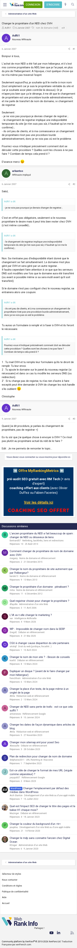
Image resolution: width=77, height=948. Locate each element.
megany (14, 558)
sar (11, 618)
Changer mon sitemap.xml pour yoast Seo (34, 742)
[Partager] (69, 49)
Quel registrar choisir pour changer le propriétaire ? (39, 600)
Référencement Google (34, 714)
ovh (63, 28)
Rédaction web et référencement (32, 696)
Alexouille (14, 745)
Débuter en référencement (31, 632)
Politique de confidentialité (15, 891)
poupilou (14, 827)
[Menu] (5, 4)
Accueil (5, 903)
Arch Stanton (16, 795)
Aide (4, 897)
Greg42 (13, 632)
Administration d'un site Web (33, 604)
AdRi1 (8, 27)
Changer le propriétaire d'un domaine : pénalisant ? (39, 586)
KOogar (13, 845)
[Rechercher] (72, 4)
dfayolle (14, 604)
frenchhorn (15, 678)
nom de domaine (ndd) (47, 28)
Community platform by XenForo (31, 941)
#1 (74, 49)
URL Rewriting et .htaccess (39, 760)
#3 (74, 419)
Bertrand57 (15, 540)
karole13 (14, 576)
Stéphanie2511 (17, 760)
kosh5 (13, 660)
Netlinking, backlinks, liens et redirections (43, 540)
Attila (12, 696)
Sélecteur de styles (11, 874)
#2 (74, 184)
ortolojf (13, 646)
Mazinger (14, 813)
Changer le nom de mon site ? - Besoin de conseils (40, 657)
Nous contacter (9, 880)
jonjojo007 (15, 777)
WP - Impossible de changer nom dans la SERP (37, 629)
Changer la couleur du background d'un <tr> (35, 823)
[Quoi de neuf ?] (65, 4)
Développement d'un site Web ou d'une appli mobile (49, 795)
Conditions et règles (12, 886)
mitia (12, 590)
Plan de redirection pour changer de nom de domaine (41, 756)
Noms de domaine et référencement (37, 558)
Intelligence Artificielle (26, 618)
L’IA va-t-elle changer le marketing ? (31, 615)
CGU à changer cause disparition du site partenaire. (40, 643)
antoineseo (15, 714)
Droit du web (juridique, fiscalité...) (35, 646)
